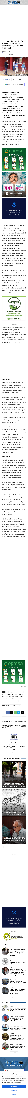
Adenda (21, 692)
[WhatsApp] (15, 712)
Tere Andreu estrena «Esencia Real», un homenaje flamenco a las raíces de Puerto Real (17, 1037)
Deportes (12, 978)
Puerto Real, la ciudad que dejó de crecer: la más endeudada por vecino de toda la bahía (17, 991)
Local (20, 700)
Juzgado (16, 700)
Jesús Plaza (4, 698)
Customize (14, 1090)
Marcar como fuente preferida (15, 84)
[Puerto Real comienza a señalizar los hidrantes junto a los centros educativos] (5, 1018)
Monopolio (11, 703)
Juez (20, 698)
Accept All (14, 1086)
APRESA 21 (4, 694)
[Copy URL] (22, 712)
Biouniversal (10, 694)
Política (6, 38)
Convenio (21, 694)
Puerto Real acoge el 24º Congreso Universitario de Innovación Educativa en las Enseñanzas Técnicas (7, 724)
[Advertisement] (14, 21)
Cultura (14, 810)
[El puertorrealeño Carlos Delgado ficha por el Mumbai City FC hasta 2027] (5, 1027)
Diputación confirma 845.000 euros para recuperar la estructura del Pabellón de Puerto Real (18, 982)
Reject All (14, 1094)
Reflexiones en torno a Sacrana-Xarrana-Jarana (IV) (14, 813)
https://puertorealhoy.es (14, 744)
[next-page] (5, 847)
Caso (16, 694)
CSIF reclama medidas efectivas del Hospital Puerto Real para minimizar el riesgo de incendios (20, 724)
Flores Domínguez (10, 696)
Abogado (11, 692)
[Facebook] (8, 712)
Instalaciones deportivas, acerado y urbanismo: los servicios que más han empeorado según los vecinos (14, 784)
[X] (11, 712)
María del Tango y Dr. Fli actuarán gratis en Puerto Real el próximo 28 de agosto (17, 1047)
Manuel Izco (4, 703)
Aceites (16, 692)
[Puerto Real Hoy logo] (14, 1063)
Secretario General (6, 705)
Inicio (3, 38)
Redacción (8, 51)
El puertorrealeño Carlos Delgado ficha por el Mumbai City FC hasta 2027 (18, 1028)
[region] (14, 1084)
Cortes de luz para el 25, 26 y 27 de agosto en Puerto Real (18, 1009)
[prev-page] (3, 847)
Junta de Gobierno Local (7, 700)
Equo (3, 696)
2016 (7, 692)
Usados (18, 705)
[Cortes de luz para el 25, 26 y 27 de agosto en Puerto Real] (5, 1009)
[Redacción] (3, 52)
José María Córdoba (13, 698)
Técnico (13, 705)
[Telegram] (18, 712)
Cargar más (13, 997)
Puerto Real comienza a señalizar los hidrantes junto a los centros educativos (17, 1019)
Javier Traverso (18, 696)
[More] (20, 79)
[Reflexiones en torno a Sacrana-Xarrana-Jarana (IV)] (14, 802)
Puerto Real (22, 703)
